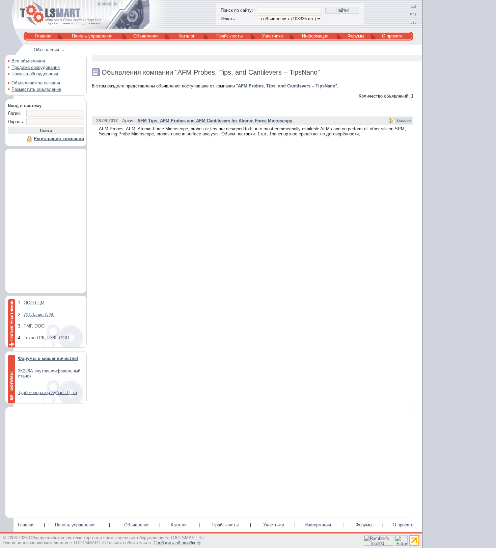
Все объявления (28, 60)
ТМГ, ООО (34, 326)
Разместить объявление (36, 89)
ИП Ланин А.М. (39, 314)
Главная (43, 35)
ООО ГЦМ (34, 302)
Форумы (356, 35)
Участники (272, 35)
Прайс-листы (229, 35)
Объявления (146, 35)
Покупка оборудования (34, 73)
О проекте (392, 35)
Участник (403, 120)
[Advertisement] (45, 222)
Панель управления (92, 35)
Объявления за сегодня (35, 82)
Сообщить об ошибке (175, 542)
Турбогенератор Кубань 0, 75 (47, 392)
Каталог (186, 35)
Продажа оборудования (35, 67)
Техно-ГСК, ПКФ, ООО (46, 337)
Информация (315, 35)
